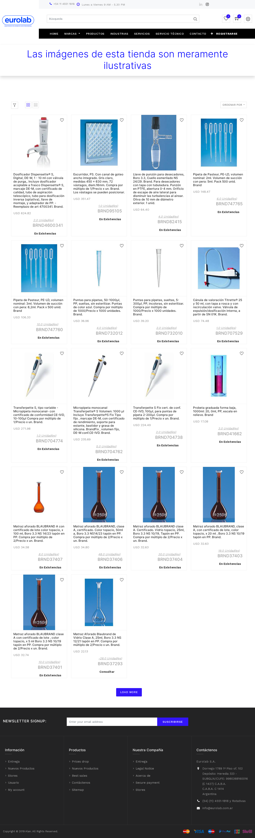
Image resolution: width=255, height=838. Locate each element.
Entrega (14, 761)
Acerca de (143, 775)
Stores (13, 775)
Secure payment (148, 782)
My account (16, 790)
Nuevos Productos (21, 768)
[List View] (35, 105)
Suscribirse (173, 721)
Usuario (13, 782)
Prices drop (80, 761)
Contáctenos (81, 782)
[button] (212, 34)
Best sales (79, 775)
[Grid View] (28, 105)
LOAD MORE (129, 692)
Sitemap (78, 790)
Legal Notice (145, 768)
